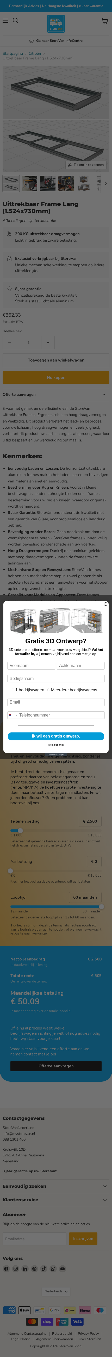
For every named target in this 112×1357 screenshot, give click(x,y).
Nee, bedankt (56, 745)
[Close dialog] (105, 603)
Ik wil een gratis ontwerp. (56, 736)
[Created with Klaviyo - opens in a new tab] (56, 754)
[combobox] (13, 714)
